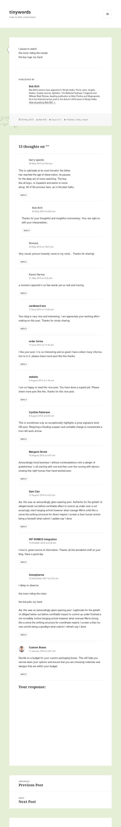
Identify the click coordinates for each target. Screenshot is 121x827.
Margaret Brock (38, 451)
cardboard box (37, 306)
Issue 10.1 (56, 119)
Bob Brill (42, 119)
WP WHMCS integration (43, 539)
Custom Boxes (37, 647)
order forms (36, 341)
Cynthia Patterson (39, 412)
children (70, 119)
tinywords (20, 12)
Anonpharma (36, 575)
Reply (24, 195)
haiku (78, 119)
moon (85, 119)
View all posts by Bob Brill (41, 102)
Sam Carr (34, 491)
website (33, 377)
